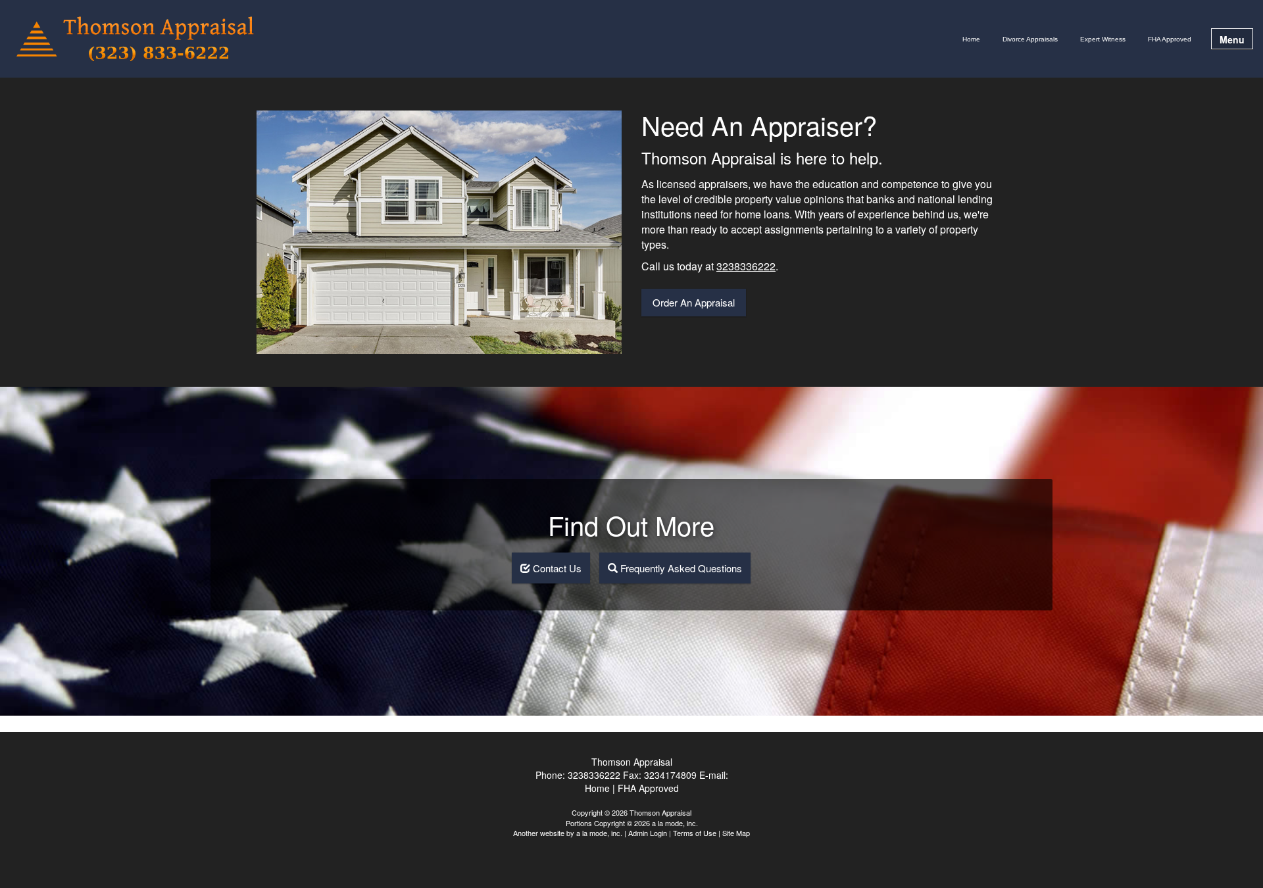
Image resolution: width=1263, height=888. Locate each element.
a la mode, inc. (599, 832)
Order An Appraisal (694, 302)
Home (971, 39)
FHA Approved (1169, 39)
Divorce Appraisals (1030, 39)
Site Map (736, 832)
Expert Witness (1103, 39)
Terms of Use (694, 832)
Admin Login (647, 832)
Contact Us (556, 568)
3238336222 (746, 266)
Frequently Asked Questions (680, 568)
